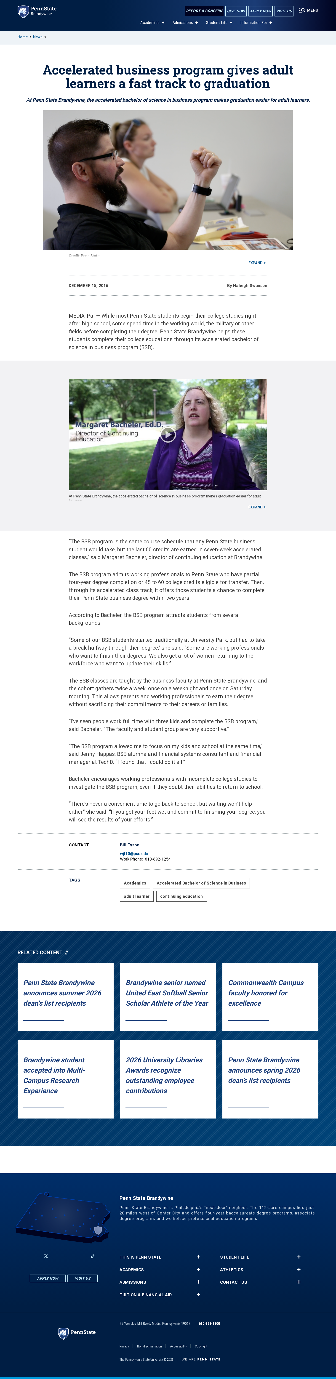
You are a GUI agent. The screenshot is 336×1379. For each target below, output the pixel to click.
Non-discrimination (149, 1346)
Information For (253, 22)
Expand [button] (255, 263)
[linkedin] (80, 1256)
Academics (150, 22)
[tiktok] (92, 1256)
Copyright (201, 1346)
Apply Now (260, 11)
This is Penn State (140, 1257)
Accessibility (178, 1346)
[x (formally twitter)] (46, 1256)
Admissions (183, 22)
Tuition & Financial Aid (146, 1295)
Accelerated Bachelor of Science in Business (201, 883)
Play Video (168, 434)
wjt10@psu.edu (134, 853)
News (38, 37)
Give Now (236, 11)
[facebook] (35, 1256)
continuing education (181, 896)
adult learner (137, 896)
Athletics (231, 1269)
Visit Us (284, 11)
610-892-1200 (209, 1323)
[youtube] (69, 1256)
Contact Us (233, 1282)
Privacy (124, 1346)
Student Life (217, 22)
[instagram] (57, 1256)
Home (23, 37)
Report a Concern (204, 11)
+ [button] (198, 1257)
